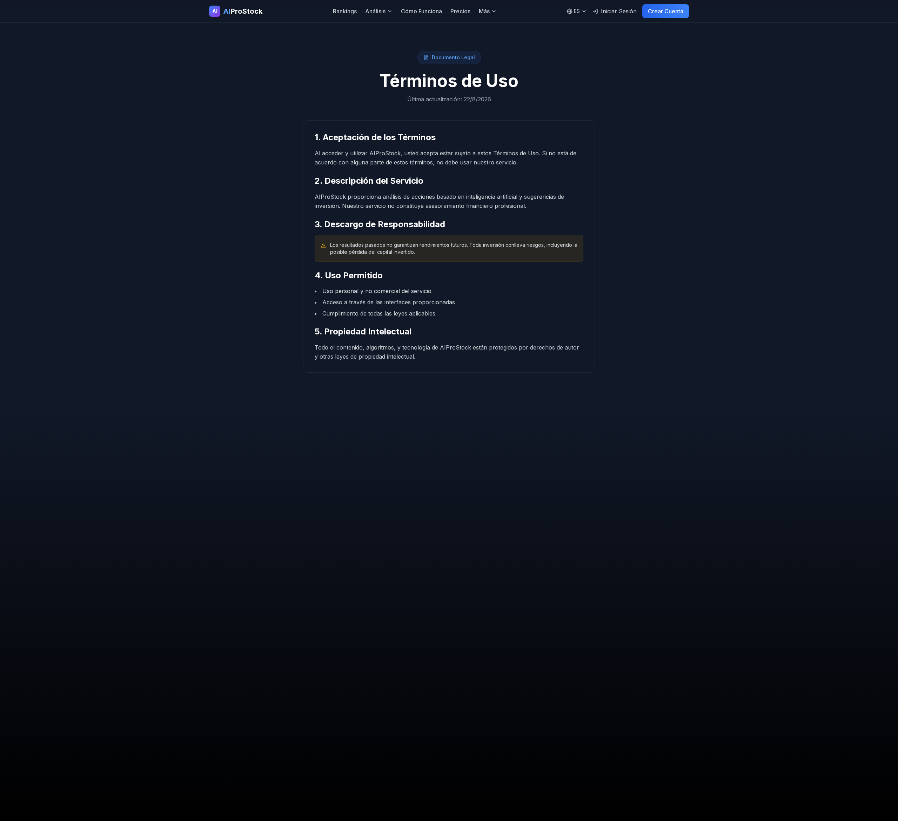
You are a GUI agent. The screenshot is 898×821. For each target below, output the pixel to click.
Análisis (375, 11)
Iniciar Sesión (619, 11)
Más (484, 11)
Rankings (345, 11)
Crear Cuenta (665, 11)
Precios (460, 11)
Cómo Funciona (421, 11)
